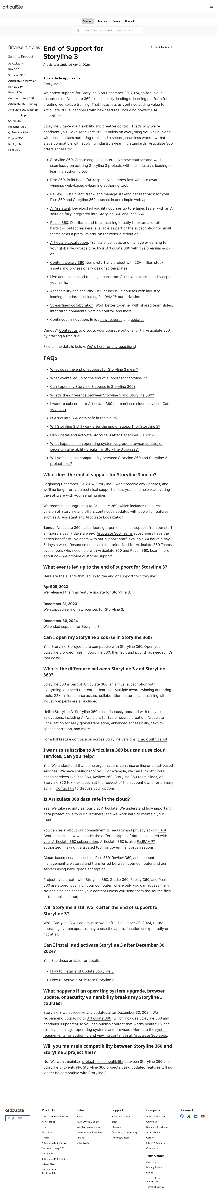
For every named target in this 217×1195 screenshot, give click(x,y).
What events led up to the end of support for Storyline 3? (98, 378)
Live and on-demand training (74, 277)
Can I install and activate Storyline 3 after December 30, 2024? (103, 435)
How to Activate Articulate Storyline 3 (82, 980)
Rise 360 (13, 69)
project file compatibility (102, 1061)
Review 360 (15, 86)
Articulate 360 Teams (115, 533)
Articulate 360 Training (22, 104)
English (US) (19, 1118)
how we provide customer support (83, 556)
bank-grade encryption (86, 869)
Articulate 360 (78, 99)
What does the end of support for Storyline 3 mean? (94, 369)
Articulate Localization (22, 81)
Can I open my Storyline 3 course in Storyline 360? (92, 386)
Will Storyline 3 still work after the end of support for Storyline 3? (105, 426)
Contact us (68, 330)
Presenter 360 (17, 126)
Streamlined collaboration (71, 305)
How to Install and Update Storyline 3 (82, 971)
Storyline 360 (16, 75)
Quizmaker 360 (18, 132)
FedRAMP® (107, 297)
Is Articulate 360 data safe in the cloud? (84, 418)
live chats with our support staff (100, 539)
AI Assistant (15, 63)
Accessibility (60, 291)
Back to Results (163, 47)
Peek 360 (14, 150)
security (86, 291)
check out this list (152, 739)
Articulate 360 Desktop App (23, 112)
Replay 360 (15, 144)
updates (137, 319)
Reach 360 (15, 92)
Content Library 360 (21, 98)
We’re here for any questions (111, 346)
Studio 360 (15, 121)
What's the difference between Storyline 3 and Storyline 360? (102, 395)
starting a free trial (64, 336)
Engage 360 (15, 138)
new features (111, 319)
